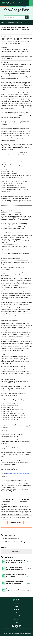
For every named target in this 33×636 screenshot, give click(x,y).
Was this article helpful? (15, 522)
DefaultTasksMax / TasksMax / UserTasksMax (18, 473)
